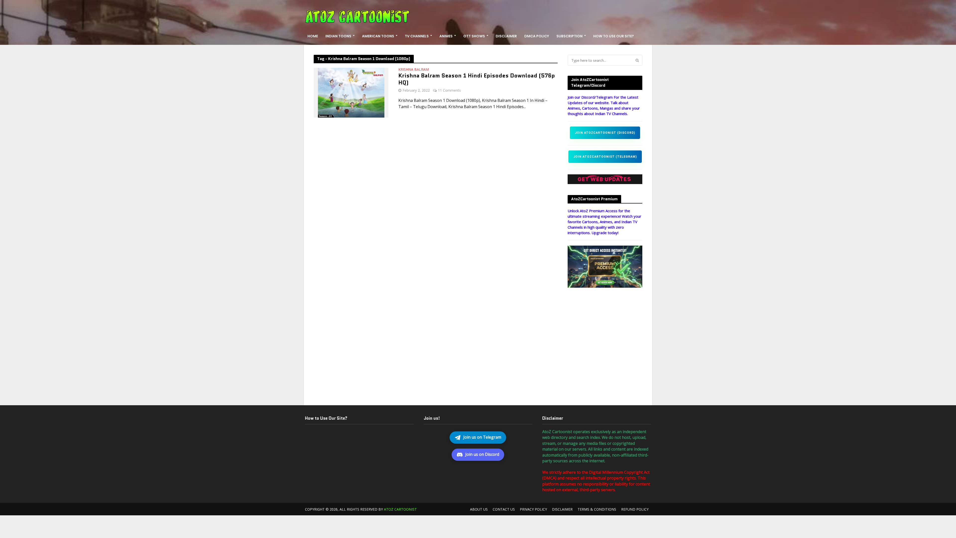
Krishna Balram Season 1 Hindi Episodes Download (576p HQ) (476, 79)
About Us (479, 509)
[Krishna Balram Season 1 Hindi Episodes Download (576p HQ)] (351, 92)
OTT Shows (474, 36)
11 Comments (449, 90)
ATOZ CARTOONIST (400, 509)
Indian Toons (338, 36)
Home (312, 36)
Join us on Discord (482, 454)
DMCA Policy (536, 36)
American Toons (378, 36)
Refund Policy (635, 509)
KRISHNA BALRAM (413, 70)
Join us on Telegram (482, 437)
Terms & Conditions (597, 509)
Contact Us (504, 509)
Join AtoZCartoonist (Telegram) (605, 156)
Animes (446, 36)
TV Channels (417, 36)
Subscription (569, 36)
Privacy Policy (533, 509)
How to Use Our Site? (613, 36)
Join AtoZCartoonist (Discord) (605, 132)
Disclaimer (506, 36)
